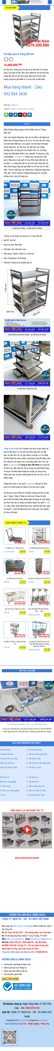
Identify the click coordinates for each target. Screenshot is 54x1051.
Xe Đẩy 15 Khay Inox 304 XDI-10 (39, 578)
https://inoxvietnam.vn (15, 939)
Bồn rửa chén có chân (37, 790)
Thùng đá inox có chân (8, 758)
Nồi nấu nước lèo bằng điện (39, 763)
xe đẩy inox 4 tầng (28, 109)
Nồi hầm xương (35, 767)
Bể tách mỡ (4, 777)
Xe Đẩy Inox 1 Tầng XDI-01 (15, 548)
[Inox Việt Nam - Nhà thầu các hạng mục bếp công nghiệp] (27, 2)
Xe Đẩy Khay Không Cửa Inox (39, 548)
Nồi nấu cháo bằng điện (38, 754)
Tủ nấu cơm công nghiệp (9, 790)
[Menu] (50, 2)
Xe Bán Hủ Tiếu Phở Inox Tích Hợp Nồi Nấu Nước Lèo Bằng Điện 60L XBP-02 (39, 644)
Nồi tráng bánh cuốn (36, 795)
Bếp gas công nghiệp (8, 781)
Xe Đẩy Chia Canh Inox (15, 578)
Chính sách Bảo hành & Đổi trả (15, 971)
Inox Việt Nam (17, 448)
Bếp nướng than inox (37, 786)
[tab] (27, 124)
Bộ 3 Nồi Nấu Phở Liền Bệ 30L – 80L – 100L (39, 610)
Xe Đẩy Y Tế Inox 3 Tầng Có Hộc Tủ (15, 643)
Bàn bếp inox (34, 781)
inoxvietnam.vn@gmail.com (41, 939)
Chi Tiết (22, 552)
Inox (11, 163)
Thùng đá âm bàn (6, 754)
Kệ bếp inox (33, 777)
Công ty (7, 448)
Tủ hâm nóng (5, 786)
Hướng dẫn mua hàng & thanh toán (17, 964)
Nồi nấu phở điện (35, 749)
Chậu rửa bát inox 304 (8, 767)
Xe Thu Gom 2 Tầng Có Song (15, 609)
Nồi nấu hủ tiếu (35, 758)
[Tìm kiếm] (4, 2)
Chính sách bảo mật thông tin (15, 968)
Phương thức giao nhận (13, 974)
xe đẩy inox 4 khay (15, 109)
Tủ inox (3, 795)
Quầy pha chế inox (7, 763)
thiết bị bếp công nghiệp (22, 926)
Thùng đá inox (5, 749)
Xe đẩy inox (19, 157)
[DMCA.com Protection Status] (10, 979)
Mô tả (27, 124)
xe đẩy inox (13, 465)
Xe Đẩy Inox (11, 7)
